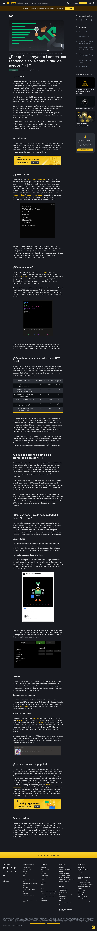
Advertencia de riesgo (41, 923)
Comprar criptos (45, 869)
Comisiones (62, 898)
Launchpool (44, 877)
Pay (42, 871)
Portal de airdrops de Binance (66, 907)
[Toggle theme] (93, 3)
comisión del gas (19, 195)
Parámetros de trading (64, 905)
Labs (42, 898)
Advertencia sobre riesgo (29, 895)
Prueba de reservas (64, 881)
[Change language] (90, 3)
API (60, 900)
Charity (42, 884)
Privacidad (25, 887)
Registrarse (83, 3)
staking (19, 720)
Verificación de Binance (65, 902)
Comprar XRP (81, 894)
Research (43, 882)
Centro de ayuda (63, 892)
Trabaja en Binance (27, 869)
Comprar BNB (81, 892)
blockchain (36, 718)
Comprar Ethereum (82, 898)
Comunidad (25, 893)
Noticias (25, 873)
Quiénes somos (26, 867)
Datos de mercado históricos (66, 879)
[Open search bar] (67, 3)
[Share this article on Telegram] (87, 20)
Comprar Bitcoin (81, 890)
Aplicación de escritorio (65, 869)
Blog (24, 891)
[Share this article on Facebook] (82, 20)
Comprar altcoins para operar (85, 901)
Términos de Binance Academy (53, 923)
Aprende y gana (81, 867)
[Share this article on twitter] (76, 20)
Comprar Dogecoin (82, 896)
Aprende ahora (69, 8)
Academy (43, 873)
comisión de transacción (34, 195)
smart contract (26, 277)
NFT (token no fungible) (36, 179)
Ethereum (44, 272)
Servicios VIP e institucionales (48, 896)
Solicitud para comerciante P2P (48, 891)
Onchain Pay (44, 900)
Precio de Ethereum (82, 875)
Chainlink (39, 723)
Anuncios (25, 871)
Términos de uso (33, 923)
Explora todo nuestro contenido (47, 855)
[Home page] (11, 3)
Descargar (61, 867)
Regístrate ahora (85, 149)
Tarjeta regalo (44, 875)
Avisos (24, 897)
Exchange (43, 867)
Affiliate (61, 871)
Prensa (24, 875)
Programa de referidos (64, 873)
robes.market (24, 706)
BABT (42, 880)
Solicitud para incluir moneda (48, 894)
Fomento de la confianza (29, 889)
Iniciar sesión (74, 3)
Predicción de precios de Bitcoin (86, 884)
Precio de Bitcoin (82, 873)
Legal (24, 877)
